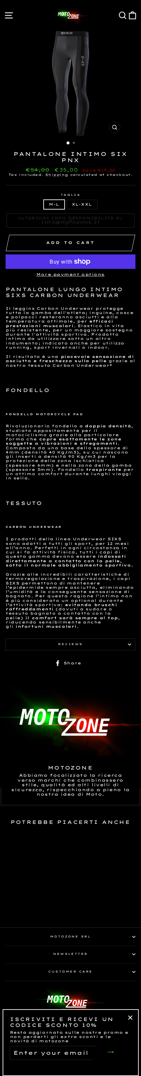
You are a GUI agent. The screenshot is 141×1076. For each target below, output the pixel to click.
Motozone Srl (70, 936)
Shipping (56, 174)
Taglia (71, 195)
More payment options (70, 274)
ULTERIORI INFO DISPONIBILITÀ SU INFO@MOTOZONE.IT (70, 220)
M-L (54, 204)
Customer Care (70, 971)
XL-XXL (82, 204)
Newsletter (70, 953)
